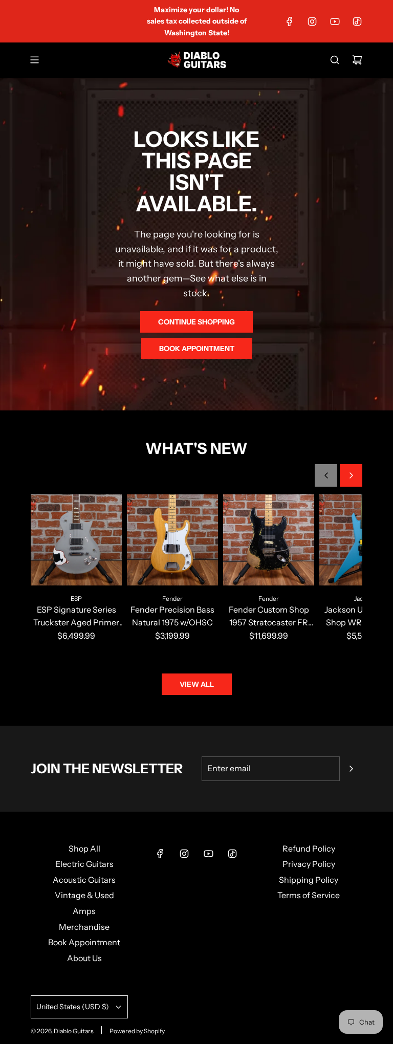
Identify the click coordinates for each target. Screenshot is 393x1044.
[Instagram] (312, 21)
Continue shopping (196, 322)
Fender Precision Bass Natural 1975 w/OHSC (172, 616)
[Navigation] (34, 60)
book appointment (196, 348)
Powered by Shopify (137, 1031)
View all (197, 684)
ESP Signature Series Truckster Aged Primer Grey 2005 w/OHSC (76, 616)
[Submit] (351, 768)
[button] (326, 475)
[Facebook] (289, 21)
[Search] (334, 60)
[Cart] (357, 60)
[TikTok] (357, 21)
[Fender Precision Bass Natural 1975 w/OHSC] (172, 539)
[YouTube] (334, 21)
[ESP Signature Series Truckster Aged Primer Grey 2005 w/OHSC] (76, 539)
